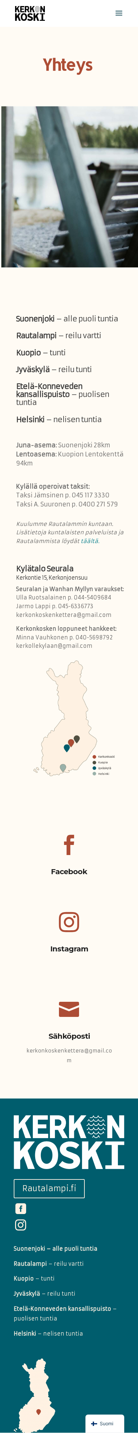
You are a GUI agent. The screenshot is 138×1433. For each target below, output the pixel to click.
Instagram (69, 948)
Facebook (69, 871)
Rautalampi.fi (49, 1188)
